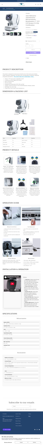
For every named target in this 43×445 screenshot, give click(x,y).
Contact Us (18, 416)
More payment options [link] (33, 55)
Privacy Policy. (19, 439)
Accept (21, 442)
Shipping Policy (18, 418)
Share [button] (28, 58)
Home (4, 8)
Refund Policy (18, 420)
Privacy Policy (18, 423)
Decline (34, 442)
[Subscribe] (30, 406)
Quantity (27, 43)
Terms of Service (19, 425)
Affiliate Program (29, 62)
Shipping (27, 33)
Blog (29, 416)
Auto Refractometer (10, 8)
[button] (2, 4)
